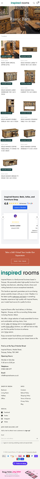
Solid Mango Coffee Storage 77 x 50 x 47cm (29, 148)
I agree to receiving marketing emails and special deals (17, 443)
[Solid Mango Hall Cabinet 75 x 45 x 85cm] (30, 77)
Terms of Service (26, 398)
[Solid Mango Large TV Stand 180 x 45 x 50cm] (30, 49)
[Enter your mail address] (37, 438)
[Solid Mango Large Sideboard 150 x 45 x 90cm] (10, 77)
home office (10, 326)
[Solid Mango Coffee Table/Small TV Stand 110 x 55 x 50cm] (10, 133)
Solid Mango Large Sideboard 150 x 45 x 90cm (8, 92)
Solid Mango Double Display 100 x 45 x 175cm (9, 120)
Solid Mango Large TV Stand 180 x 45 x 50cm (29, 64)
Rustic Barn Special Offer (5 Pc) (8, 64)
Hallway (3, 396)
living (6, 332)
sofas (7, 324)
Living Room (5, 393)
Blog (22, 404)
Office (3, 398)
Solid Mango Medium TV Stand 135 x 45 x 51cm (10, 177)
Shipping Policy (25, 396)
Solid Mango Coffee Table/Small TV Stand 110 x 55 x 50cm (10, 149)
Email (2, 435)
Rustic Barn (4, 60)
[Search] (33, 3)
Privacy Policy (25, 401)
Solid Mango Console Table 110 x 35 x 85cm (29, 120)
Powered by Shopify (31, 452)
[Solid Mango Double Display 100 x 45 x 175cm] (10, 106)
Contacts (23, 390)
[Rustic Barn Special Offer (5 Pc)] (10, 49)
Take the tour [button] (20, 261)
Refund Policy (25, 393)
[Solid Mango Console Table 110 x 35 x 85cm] (30, 106)
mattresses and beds (19, 296)
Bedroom (4, 390)
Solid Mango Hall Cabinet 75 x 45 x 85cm (29, 91)
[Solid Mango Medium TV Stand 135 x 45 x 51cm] (10, 163)
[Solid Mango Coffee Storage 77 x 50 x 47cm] (30, 133)
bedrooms (29, 324)
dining (15, 324)
